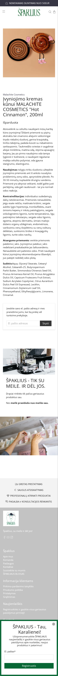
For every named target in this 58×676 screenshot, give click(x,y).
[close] (53, 624)
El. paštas (9, 651)
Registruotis (29, 665)
